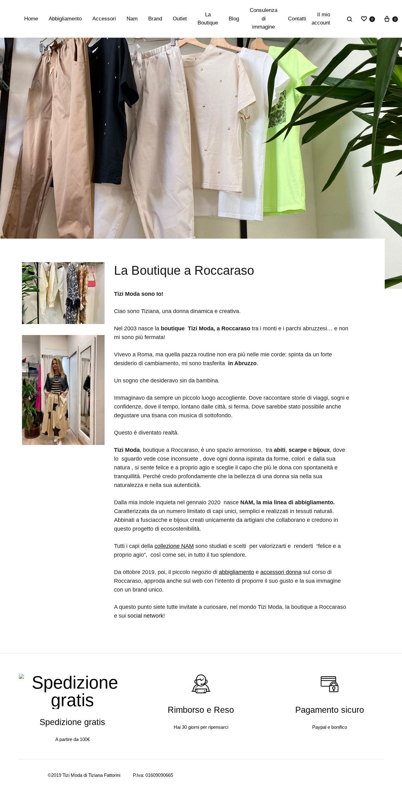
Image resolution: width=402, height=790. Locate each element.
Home (31, 19)
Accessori (104, 19)
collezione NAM (174, 546)
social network (144, 616)
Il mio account (321, 19)
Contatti (297, 19)
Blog (234, 19)
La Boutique (208, 19)
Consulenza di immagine (263, 18)
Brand (155, 19)
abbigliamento (236, 572)
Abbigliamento (65, 19)
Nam (132, 19)
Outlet (180, 19)
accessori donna (281, 572)
